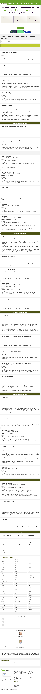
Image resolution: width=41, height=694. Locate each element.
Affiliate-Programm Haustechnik (20, 672)
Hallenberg (30, 597)
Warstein (3, 603)
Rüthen (2, 583)
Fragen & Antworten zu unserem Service (8, 662)
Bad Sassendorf (17, 561)
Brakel (2, 573)
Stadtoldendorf (31, 587)
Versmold (16, 611)
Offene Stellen (16, 685)
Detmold (3, 567)
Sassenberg (30, 561)
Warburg (3, 591)
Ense (29, 573)
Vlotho (16, 591)
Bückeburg (30, 593)
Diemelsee (3, 609)
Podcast (15, 686)
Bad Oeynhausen (17, 601)
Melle (29, 581)
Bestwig (16, 569)
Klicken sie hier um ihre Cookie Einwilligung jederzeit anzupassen (9, 689)
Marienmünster (4, 587)
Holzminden (16, 579)
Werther (16, 565)
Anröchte (3, 585)
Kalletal (16, 573)
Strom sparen (19, 3)
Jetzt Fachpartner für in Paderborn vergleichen (20, 123)
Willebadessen (3, 569)
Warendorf (30, 575)
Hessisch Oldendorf (31, 577)
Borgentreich (3, 593)
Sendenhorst (30, 595)
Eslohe (30, 601)
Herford (16, 571)
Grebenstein (16, 607)
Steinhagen (3, 601)
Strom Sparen (30, 672)
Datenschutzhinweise (18, 676)
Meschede (16, 595)
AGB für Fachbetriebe (18, 678)
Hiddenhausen (17, 593)
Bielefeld (3, 599)
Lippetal (16, 567)
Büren (2, 565)
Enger (16, 577)
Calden (16, 597)
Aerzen (16, 585)
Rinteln (16, 609)
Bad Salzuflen (3, 605)
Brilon (2, 595)
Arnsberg (30, 579)
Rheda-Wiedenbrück (4, 581)
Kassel (30, 605)
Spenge (16, 589)
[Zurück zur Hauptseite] (7, 670)
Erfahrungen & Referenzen (6, 665)
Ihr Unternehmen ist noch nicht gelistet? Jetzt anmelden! (20, 532)
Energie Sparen (30, 671)
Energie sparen (4, 3)
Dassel (30, 589)
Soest (16, 575)
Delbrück (3, 563)
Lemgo (2, 589)
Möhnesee (16, 587)
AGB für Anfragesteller (18, 677)
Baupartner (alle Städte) (18, 674)
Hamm (30, 599)
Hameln (30, 563)
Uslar (29, 583)
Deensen (30, 567)
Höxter (2, 611)
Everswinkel (30, 609)
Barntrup (3, 597)
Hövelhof (3, 559)
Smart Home (26, 3)
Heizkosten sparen (12, 3)
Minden (30, 591)
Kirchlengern (17, 603)
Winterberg (30, 571)
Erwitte (2, 577)
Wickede (30, 603)
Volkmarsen (3, 607)
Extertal (16, 581)
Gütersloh (3, 579)
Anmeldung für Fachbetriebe (19, 671)
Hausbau (32, 3)
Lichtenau (3, 561)
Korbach (16, 583)
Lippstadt (3, 575)
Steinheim (3, 571)
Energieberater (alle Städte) (19, 673)
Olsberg (16, 563)
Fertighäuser (37, 3)
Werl (29, 585)
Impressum (16, 679)
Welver (30, 559)
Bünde (16, 605)
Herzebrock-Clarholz (17, 559)
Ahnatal (30, 569)
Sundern (30, 607)
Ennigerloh (16, 599)
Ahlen (29, 565)
